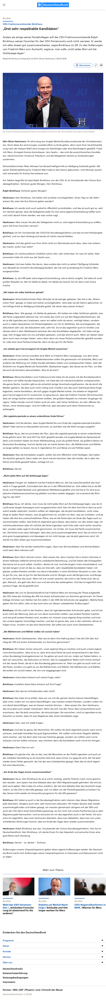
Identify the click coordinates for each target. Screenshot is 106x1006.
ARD (15, 989)
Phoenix (30, 989)
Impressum (9, 981)
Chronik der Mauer (52, 989)
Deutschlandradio (13, 968)
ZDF (22, 989)
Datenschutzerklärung (15, 973)
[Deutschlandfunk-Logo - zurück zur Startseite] (53, 4)
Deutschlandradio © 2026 (17, 994)
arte (38, 989)
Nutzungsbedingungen (15, 977)
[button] (4, 4)
